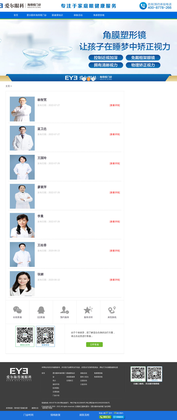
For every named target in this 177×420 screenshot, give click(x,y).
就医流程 (84, 415)
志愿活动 (83, 381)
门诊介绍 (56, 395)
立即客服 (94, 344)
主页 (8, 86)
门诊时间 (28, 415)
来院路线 (112, 317)
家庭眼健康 (71, 377)
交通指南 (56, 392)
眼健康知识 (57, 15)
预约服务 (64, 317)
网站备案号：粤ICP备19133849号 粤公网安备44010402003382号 (85, 403)
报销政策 (55, 415)
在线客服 (17, 317)
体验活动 (78, 15)
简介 (54, 381)
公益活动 (83, 384)
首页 (16, 15)
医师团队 (56, 388)
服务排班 (88, 317)
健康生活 (35, 408)
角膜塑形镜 (98, 15)
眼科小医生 (84, 377)
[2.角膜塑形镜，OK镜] (88, 50)
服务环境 (56, 384)
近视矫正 (70, 381)
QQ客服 (41, 317)
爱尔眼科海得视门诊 (37, 15)
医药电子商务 (47, 408)
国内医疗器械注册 (21, 408)
